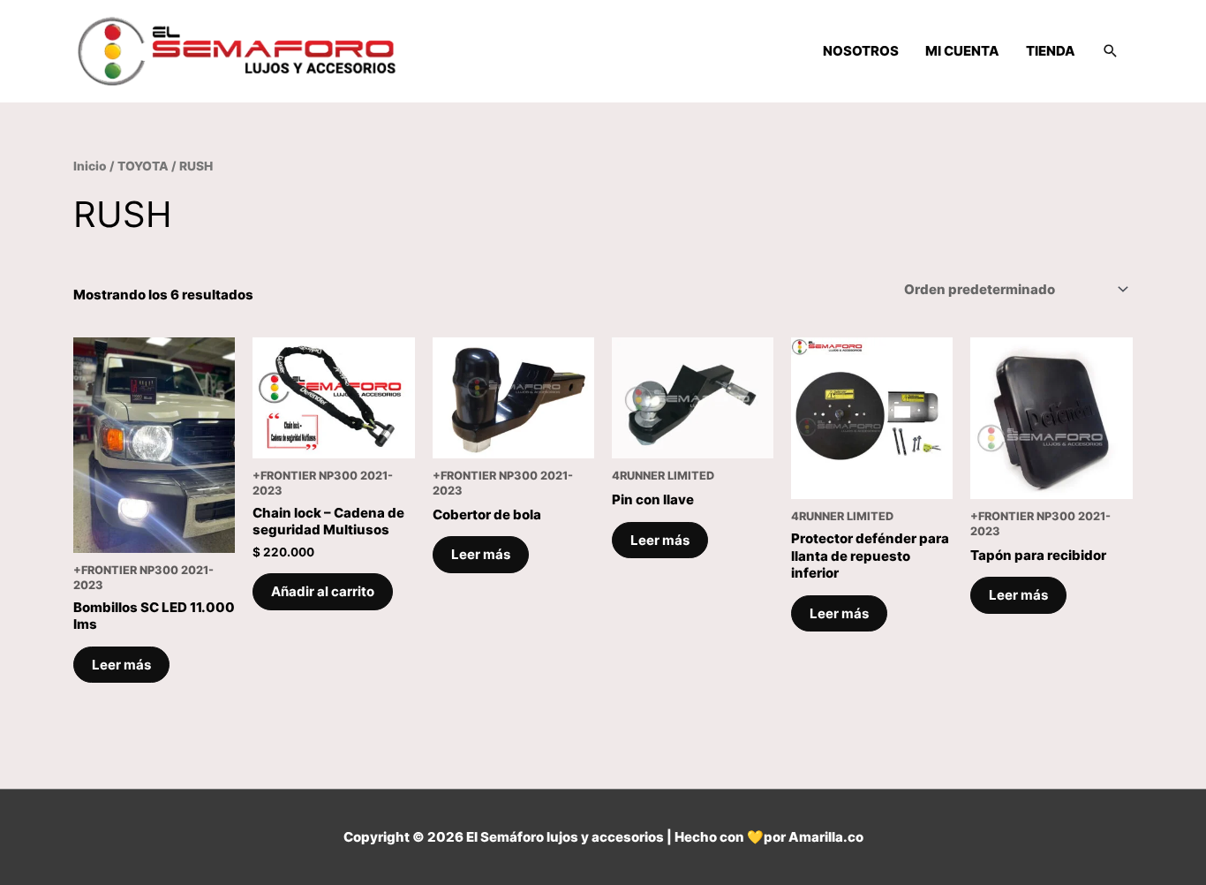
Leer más (121, 664)
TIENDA (1050, 50)
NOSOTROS (861, 50)
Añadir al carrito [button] (322, 591)
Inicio (90, 166)
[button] (1110, 51)
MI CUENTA (962, 50)
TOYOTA (143, 166)
